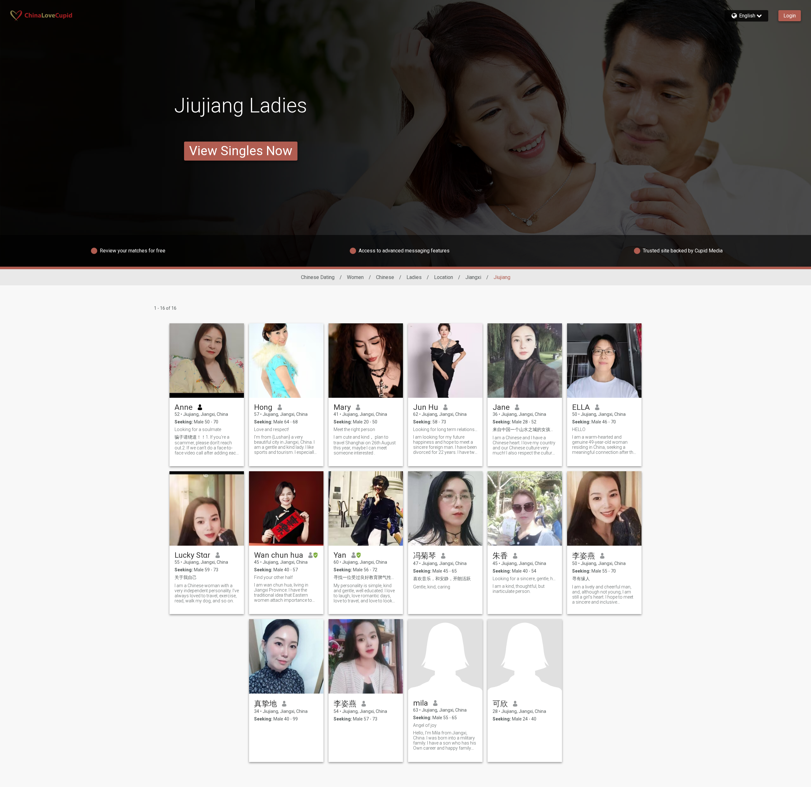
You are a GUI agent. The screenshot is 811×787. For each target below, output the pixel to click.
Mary (342, 407)
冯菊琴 (424, 555)
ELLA (581, 407)
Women (355, 277)
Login (789, 16)
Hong (263, 407)
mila (420, 703)
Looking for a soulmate (198, 429)
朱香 (500, 555)
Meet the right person (354, 429)
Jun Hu (425, 407)
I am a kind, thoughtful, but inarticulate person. (519, 589)
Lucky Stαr (192, 555)
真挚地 (265, 703)
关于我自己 (186, 577)
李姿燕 (583, 555)
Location (443, 277)
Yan (340, 555)
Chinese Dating (318, 277)
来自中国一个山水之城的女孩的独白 (525, 429)
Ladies (414, 277)
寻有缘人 (581, 578)
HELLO (578, 429)
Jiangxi (473, 277)
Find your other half (273, 577)
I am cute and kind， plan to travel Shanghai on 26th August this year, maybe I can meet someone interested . (365, 445)
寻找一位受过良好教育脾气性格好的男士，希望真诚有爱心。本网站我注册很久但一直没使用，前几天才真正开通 (366, 577)
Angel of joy (425, 725)
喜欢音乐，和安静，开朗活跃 (442, 578)
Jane (501, 407)
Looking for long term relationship (445, 429)
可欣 (500, 703)
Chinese (385, 277)
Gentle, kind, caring (431, 586)
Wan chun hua (278, 555)
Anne (184, 407)
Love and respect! (271, 429)
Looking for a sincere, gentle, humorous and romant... (525, 578)
